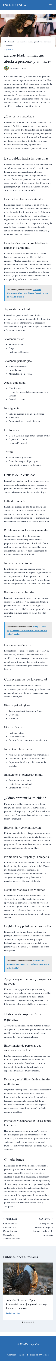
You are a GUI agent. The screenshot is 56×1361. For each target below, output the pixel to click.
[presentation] (28, 1279)
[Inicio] (5, 41)
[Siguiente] (49, 1291)
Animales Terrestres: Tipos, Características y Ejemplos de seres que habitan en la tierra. (27, 1304)
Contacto (11, 1354)
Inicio (21, 1354)
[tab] (22, 1322)
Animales (9, 50)
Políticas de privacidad (38, 1354)
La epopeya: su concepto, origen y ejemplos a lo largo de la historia (42, 1227)
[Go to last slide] (7, 1291)
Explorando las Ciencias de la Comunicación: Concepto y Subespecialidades (11, 1229)
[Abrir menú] (50, 5)
